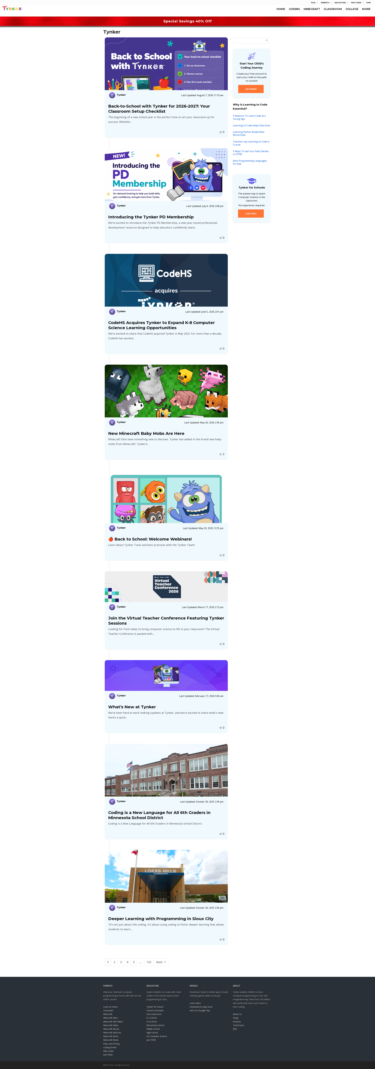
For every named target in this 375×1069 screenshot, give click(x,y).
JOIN (368, 3)
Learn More (195, 1003)
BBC (235, 1029)
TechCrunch (238, 1025)
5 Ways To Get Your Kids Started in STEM (250, 153)
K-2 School (151, 1017)
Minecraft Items (110, 1036)
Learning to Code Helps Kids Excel (251, 125)
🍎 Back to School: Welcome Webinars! (150, 539)
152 (148, 962)
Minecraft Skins (110, 1017)
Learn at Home (110, 1006)
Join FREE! (108, 1054)
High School (152, 1032)
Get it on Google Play (200, 1010)
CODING (294, 9)
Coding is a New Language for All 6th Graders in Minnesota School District (159, 815)
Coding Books (110, 1047)
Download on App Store (201, 1006)
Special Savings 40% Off (187, 21)
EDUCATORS (340, 3)
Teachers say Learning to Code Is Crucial (251, 143)
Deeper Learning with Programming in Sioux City (161, 918)
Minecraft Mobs (110, 1025)
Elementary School (155, 1025)
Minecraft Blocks (111, 1029)
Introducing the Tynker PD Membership (151, 216)
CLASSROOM (333, 9)
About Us (237, 1014)
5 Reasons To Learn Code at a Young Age (249, 117)
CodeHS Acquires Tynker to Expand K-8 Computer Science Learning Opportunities (161, 325)
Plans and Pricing (111, 1043)
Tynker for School (154, 1006)
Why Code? (108, 1051)
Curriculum (108, 1010)
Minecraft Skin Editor (113, 1021)
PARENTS (325, 3)
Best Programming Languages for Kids (250, 162)
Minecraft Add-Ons (112, 1032)
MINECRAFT (312, 9)
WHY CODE (356, 3)
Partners (237, 1021)
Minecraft (107, 1014)
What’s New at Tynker (132, 706)
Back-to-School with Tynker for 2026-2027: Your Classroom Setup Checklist (159, 109)
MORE (366, 9)
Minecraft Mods (110, 1040)
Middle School (153, 1029)
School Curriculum (155, 1010)
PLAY (313, 3)
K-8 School (151, 1021)
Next (159, 962)
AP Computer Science (156, 1036)
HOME (281, 9)
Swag (235, 1017)
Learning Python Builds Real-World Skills (249, 133)
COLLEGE (352, 9)
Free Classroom (154, 1014)
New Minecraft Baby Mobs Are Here (146, 433)
